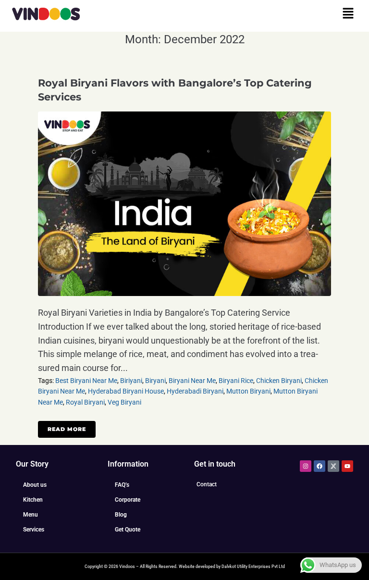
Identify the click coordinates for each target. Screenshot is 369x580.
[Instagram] (305, 466)
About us (35, 484)
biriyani (131, 380)
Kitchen (33, 499)
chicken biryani (279, 380)
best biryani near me (86, 380)
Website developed (197, 566)
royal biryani (85, 402)
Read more (67, 429)
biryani (155, 380)
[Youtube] (347, 466)
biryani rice (236, 380)
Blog (121, 514)
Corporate (127, 499)
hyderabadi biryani (195, 391)
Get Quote (127, 529)
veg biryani (124, 402)
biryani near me (192, 380)
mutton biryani (248, 391)
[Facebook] (319, 466)
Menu (30, 514)
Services (33, 529)
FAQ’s (122, 484)
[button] (348, 14)
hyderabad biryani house (126, 391)
